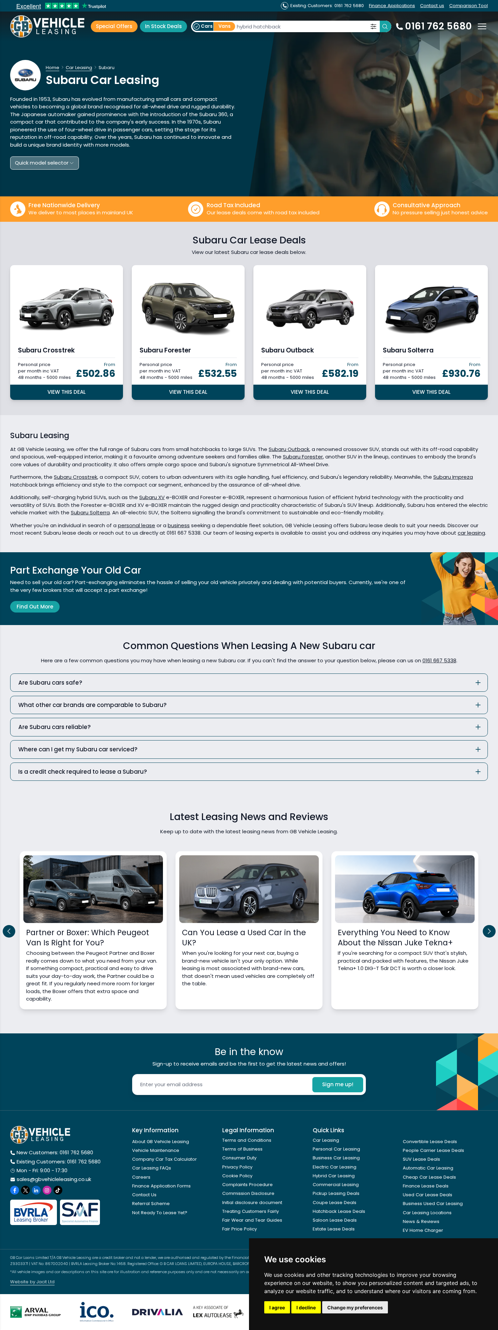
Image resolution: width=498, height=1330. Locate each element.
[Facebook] (14, 1190)
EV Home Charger (423, 1230)
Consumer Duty (239, 1158)
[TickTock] (58, 1190)
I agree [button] (277, 1307)
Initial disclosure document (252, 1202)
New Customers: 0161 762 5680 (55, 1152)
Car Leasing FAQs (151, 1168)
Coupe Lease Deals (334, 1202)
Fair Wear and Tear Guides (252, 1220)
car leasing (471, 532)
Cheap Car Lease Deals (429, 1177)
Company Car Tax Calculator (164, 1159)
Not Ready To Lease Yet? (159, 1212)
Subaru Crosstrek (75, 476)
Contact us (432, 5)
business (179, 525)
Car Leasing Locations (427, 1212)
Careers (141, 1177)
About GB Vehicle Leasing (160, 1141)
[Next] (489, 931)
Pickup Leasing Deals (336, 1193)
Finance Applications (392, 5)
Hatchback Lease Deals (339, 1211)
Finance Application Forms (161, 1186)
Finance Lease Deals (426, 1186)
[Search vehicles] (385, 26)
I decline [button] (306, 1307)
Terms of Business (242, 1149)
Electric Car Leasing (334, 1167)
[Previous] (9, 931)
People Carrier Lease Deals (433, 1150)
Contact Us (144, 1195)
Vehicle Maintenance (155, 1150)
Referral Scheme (151, 1203)
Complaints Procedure (247, 1184)
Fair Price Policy (239, 1229)
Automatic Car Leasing (428, 1168)
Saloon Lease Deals (335, 1220)
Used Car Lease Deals (427, 1195)
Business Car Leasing (336, 1158)
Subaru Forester (303, 456)
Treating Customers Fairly (250, 1211)
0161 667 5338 (439, 660)
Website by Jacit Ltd (32, 1282)
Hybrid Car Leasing (334, 1176)
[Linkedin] (36, 1190)
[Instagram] (47, 1190)
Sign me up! (337, 1084)
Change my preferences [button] (355, 1307)
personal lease (136, 525)
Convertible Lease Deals (430, 1141)
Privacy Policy (237, 1167)
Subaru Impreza (453, 476)
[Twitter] (25, 1190)
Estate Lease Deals (334, 1229)
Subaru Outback (289, 449)
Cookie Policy (237, 1176)
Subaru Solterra (90, 512)
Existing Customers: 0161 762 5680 (59, 1161)
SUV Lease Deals (421, 1159)
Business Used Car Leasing (433, 1203)
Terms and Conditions (246, 1140)
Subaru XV (152, 497)
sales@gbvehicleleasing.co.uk (54, 1179)
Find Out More (35, 606)
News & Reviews (421, 1221)
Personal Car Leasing (336, 1149)
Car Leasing (326, 1140)
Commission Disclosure (248, 1193)
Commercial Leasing (336, 1184)
